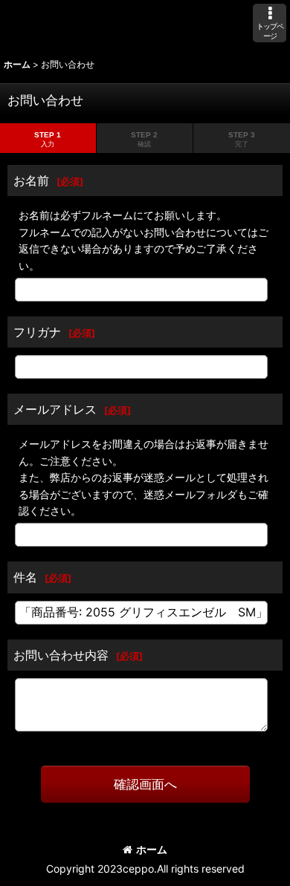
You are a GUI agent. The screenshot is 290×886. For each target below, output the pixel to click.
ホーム (151, 849)
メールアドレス (55, 409)
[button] (269, 23)
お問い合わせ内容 (61, 655)
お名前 (31, 180)
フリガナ (37, 332)
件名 (25, 577)
